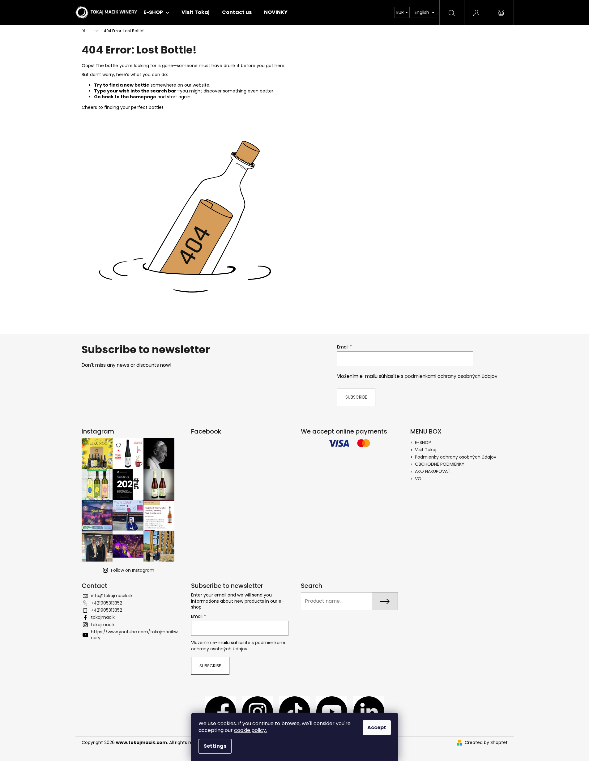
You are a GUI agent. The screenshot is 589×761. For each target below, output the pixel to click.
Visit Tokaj (425, 450)
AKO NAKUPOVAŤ (432, 471)
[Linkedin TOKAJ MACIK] (368, 711)
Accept (376, 727)
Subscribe (356, 397)
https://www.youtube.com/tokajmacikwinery (134, 635)
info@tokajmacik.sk (112, 595)
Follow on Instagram (132, 570)
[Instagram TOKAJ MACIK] (257, 711)
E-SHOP (423, 442)
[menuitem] (156, 12)
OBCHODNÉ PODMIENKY (440, 464)
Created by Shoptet (486, 743)
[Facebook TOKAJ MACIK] (220, 711)
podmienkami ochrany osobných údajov (451, 376)
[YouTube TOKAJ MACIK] (331, 711)
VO (418, 479)
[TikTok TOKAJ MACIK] (294, 711)
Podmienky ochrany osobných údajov (455, 457)
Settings (215, 746)
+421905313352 (106, 603)
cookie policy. (250, 730)
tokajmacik (103, 617)
